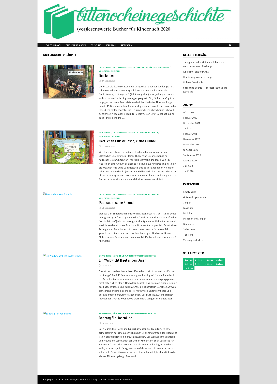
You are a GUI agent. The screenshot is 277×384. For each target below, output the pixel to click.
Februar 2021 (190, 133)
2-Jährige (188, 260)
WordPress (117, 379)
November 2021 (191, 123)
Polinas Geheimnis (193, 82)
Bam (129, 379)
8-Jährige (209, 264)
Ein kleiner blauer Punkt (196, 71)
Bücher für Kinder (76, 45)
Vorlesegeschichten (109, 71)
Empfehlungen (53, 45)
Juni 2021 (188, 128)
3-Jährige (198, 260)
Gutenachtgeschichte (124, 67)
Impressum (126, 45)
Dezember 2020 (191, 139)
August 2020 (190, 160)
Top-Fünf (95, 45)
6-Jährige (188, 264)
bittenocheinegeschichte (73, 379)
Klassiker (142, 67)
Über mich (110, 45)
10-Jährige (189, 268)
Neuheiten (188, 224)
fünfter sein (107, 76)
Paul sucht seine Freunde (117, 203)
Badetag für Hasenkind (115, 318)
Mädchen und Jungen (158, 67)
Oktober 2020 (190, 149)
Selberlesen (189, 229)
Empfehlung (105, 67)
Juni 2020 (188, 171)
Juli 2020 (188, 166)
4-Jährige (209, 260)
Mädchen (188, 213)
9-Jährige (219, 264)
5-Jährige (219, 260)
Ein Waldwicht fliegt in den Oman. (123, 260)
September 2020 (192, 155)
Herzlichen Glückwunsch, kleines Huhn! (127, 141)
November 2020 (191, 144)
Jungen (187, 202)
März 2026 (188, 112)
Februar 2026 (190, 117)
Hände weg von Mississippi (197, 77)
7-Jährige (198, 264)
